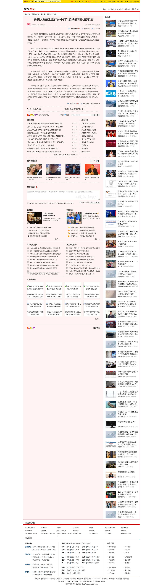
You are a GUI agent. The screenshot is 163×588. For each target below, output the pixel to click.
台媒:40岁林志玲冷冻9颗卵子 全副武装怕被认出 (84, 271)
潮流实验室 (45, 554)
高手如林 (92, 530)
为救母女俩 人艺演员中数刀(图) (79, 254)
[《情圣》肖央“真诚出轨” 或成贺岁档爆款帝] (54, 305)
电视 (43, 547)
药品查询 (128, 550)
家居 (72, 552)
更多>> (97, 319)
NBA (88, 547)
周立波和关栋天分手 (89, 130)
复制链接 (86, 28)
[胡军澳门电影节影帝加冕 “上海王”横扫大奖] (92, 305)
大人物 (53, 554)
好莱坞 (43, 564)
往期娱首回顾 (48, 575)
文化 (83, 560)
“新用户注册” (63, 203)
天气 (68, 560)
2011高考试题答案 (31, 533)
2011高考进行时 (110, 527)
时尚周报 (43, 557)
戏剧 (53, 547)
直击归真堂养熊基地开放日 (75, 109)
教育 (83, 557)
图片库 (53, 572)
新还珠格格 (28, 530)
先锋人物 (51, 557)
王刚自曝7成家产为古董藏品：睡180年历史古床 (84, 268)
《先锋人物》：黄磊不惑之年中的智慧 (82, 227)
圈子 (68, 567)
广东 (82, 567)
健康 (72, 560)
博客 (122, 2)
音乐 (48, 547)
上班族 (91, 527)
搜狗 (58, 1)
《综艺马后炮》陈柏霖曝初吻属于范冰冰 (83, 230)
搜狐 (36, 1)
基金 (77, 550)
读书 (88, 560)
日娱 (51, 567)
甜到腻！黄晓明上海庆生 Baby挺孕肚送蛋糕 (44, 274)
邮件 (118, 2)
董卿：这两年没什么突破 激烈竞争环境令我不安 (84, 248)
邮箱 (72, 567)
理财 (72, 550)
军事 (68, 547)
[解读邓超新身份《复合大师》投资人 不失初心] (73, 305)
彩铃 (79, 570)
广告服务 (66, 579)
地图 (74, 573)
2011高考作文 (93, 533)
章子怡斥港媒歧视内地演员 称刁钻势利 (81, 259)
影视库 (41, 572)
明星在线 (36, 557)
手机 (72, 563)
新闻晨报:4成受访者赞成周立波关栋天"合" (42, 148)
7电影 (59, 527)
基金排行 (128, 547)
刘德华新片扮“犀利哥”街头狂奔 (79, 251)
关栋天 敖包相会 (88, 142)
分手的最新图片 (87, 127)
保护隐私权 (87, 579)
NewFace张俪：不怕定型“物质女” (39, 230)
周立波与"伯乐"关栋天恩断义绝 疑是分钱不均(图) (45, 142)
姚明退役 (44, 530)
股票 (68, 550)
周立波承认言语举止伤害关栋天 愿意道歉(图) (44, 130)
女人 (105, 2)
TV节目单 (112, 570)
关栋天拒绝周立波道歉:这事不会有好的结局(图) (44, 124)
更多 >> (57, 239)
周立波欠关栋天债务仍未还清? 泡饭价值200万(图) (46, 136)
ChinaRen (41, 1)
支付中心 (52, 579)
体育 (76, 2)
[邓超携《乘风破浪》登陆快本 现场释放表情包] (54, 287)
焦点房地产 (53, 1)
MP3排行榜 (128, 557)
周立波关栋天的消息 (89, 133)
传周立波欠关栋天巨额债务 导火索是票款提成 (44, 151)
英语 (98, 557)
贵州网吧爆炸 (77, 533)
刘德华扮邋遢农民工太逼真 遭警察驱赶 (81, 257)
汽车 (96, 2)
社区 (49, 550)
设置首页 (37, 579)
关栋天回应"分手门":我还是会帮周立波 (41, 133)
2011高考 (108, 533)
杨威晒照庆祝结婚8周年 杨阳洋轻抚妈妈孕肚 (44, 257)
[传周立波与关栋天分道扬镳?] (72, 169)
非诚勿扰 (108, 530)
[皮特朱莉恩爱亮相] (34, 169)
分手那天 (85, 145)
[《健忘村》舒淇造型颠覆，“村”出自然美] (73, 287)
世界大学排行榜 (126, 533)
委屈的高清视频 (87, 136)
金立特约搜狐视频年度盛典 (125, 9)
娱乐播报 (36, 550)
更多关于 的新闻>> (65, 155)
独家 (42, 567)
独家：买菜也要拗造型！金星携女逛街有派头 (44, 251)
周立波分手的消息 (88, 139)
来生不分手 (86, 151)
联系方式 (80, 579)
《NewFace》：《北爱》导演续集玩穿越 (83, 233)
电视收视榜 (45, 560)
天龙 (63, 570)
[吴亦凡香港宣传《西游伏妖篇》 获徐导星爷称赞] (35, 287)
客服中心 (73, 579)
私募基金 (76, 530)
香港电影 (50, 564)
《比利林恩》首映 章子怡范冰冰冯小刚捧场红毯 (45, 248)
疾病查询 (111, 560)
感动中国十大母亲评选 (48, 533)
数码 (68, 563)
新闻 (63, 547)
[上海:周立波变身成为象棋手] (92, 169)
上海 (77, 567)
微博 (126, 2)
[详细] (56, 220)
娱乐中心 (28, 543)
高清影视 (43, 550)
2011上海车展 (61, 530)
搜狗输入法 (112, 547)
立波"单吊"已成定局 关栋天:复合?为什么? (42, 139)
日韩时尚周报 (32, 236)
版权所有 (102, 581)
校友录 (97, 563)
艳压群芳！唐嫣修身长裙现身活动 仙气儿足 (43, 259)
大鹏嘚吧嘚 (36, 554)
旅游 (63, 560)
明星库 (35, 572)
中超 (93, 547)
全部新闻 (119, 579)
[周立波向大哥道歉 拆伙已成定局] (53, 169)
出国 (88, 557)
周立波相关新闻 (52, 14)
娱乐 (83, 2)
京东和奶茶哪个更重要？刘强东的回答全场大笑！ (45, 254)
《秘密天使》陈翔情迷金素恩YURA (39, 227)
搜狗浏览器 (112, 567)
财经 (63, 550)
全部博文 (126, 579)
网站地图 (112, 579)
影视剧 (94, 552)
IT (93, 2)
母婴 (68, 557)
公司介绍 (105, 579)
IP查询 (127, 552)
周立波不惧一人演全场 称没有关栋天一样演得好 (45, 127)
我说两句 (136, 2)
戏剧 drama (35, 14)
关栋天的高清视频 (88, 124)
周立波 (43, 14)
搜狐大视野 (124, 527)
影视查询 (111, 550)
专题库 (47, 572)
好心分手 (85, 148)
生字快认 (111, 573)
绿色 (98, 560)
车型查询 (128, 567)
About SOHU (97, 579)
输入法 (69, 573)
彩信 (83, 570)
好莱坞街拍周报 (42, 236)
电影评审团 (36, 560)
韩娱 (46, 567)
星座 (77, 557)
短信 (74, 570)
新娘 (72, 557)
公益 (72, 547)
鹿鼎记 (69, 570)
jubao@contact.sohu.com (89, 584)
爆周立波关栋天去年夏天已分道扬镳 (40, 145)
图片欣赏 (128, 560)
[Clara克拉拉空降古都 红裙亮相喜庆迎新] (92, 287)
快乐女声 (76, 527)
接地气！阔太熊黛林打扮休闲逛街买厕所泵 (43, 268)
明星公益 (36, 564)
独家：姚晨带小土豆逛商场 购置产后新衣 (43, 262)
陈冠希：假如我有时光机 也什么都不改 (81, 274)
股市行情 (111, 557)
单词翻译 (128, 563)
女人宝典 (128, 570)
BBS (130, 2)
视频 (109, 2)
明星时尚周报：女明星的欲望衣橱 (39, 233)
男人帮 (137, 9)
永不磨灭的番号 (30, 527)
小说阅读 (128, 573)
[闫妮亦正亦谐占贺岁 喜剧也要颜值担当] (35, 305)
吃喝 (77, 560)
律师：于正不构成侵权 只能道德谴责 (81, 262)
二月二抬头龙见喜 (35, 109)
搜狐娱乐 (27, 14)
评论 (77, 547)
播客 (113, 2)
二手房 (78, 552)
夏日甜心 (44, 527)
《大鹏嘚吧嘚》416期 (90, 213)
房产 (100, 2)
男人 (77, 563)
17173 (47, 1)
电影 (39, 547)
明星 (34, 547)
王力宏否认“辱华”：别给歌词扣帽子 (80, 265)
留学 (93, 557)
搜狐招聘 (59, 579)
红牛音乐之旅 (112, 9)
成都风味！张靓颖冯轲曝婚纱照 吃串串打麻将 (44, 265)
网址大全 (111, 563)
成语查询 (111, 552)
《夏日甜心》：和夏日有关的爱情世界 (82, 236)
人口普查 (124, 530)
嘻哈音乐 (36, 567)
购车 (68, 552)
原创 (93, 560)
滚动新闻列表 (37, 575)
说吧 (79, 573)
